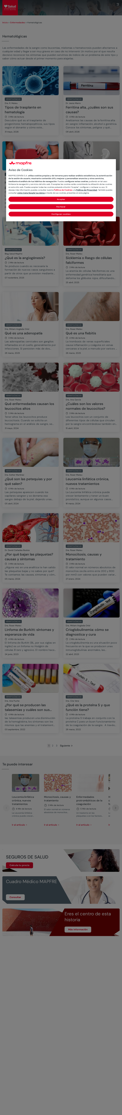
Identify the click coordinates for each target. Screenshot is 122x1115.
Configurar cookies (61, 214)
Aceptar (61, 199)
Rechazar (61, 207)
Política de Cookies (63, 190)
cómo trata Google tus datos (31, 193)
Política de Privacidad (86, 190)
